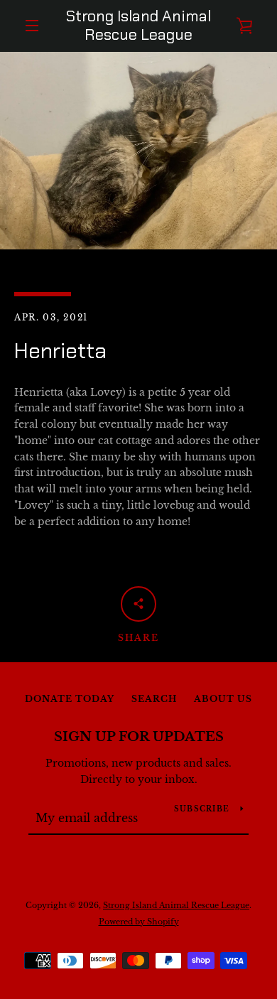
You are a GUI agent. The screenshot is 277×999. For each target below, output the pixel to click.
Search (154, 698)
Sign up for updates (139, 737)
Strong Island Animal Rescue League (138, 26)
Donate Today (69, 698)
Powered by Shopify (139, 922)
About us (223, 698)
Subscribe (201, 809)
